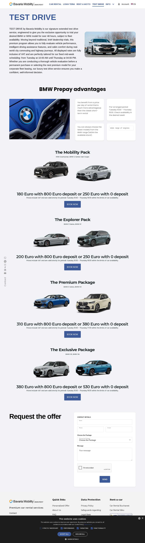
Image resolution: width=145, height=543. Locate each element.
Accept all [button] (64, 534)
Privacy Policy (87, 506)
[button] (72, 539)
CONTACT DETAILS (84, 417)
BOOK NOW (72, 204)
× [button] (142, 518)
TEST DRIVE (98, 4)
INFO (108, 4)
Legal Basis (86, 515)
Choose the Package (84, 435)
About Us (56, 510)
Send (104, 479)
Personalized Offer (60, 506)
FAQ (54, 515)
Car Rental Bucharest (119, 506)
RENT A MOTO (84, 4)
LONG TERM (69, 4)
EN (134, 4)
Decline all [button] (80, 534)
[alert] (72, 529)
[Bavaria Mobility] (26, 4)
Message (80, 446)
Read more (88, 524)
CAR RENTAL (55, 4)
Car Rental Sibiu (117, 510)
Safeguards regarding (91, 510)
